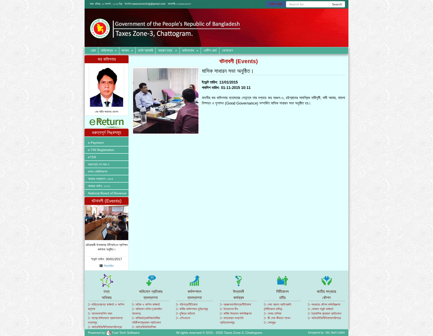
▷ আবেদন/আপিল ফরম (100, 313)
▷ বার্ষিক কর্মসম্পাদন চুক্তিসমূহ (192, 309)
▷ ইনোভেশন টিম (229, 309)
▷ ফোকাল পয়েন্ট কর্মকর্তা (320, 309)
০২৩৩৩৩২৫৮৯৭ (183, 3)
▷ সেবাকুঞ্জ (270, 322)
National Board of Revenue (107, 193)
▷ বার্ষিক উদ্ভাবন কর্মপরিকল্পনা (236, 313)
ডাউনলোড (188, 50)
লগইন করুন (276, 4)
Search (337, 4)
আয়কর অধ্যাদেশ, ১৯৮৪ (100, 179)
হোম (93, 50)
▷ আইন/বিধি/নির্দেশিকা (144, 327)
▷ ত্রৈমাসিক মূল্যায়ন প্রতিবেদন (324, 313)
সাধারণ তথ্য (165, 50)
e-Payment (96, 142)
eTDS (92, 157)
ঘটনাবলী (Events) (107, 200)
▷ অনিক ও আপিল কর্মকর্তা (146, 304)
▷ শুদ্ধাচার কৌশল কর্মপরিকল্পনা (324, 304)
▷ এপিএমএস (183, 318)
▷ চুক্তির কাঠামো (185, 313)
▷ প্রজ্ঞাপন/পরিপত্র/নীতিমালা (235, 304)
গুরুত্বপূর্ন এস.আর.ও (98, 164)
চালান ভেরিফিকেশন (97, 171)
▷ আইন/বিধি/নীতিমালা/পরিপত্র (324, 318)
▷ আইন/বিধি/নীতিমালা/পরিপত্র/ (105, 327)
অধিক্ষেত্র (107, 50)
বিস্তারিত (109, 266)
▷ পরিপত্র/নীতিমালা (187, 304)
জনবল (125, 50)
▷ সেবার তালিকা (272, 313)
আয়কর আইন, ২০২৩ (99, 186)
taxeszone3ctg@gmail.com (149, 3)
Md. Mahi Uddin (335, 332)
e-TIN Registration (101, 150)
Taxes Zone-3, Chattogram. (243, 332)
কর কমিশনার (107, 59)
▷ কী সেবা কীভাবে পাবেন (277, 318)
